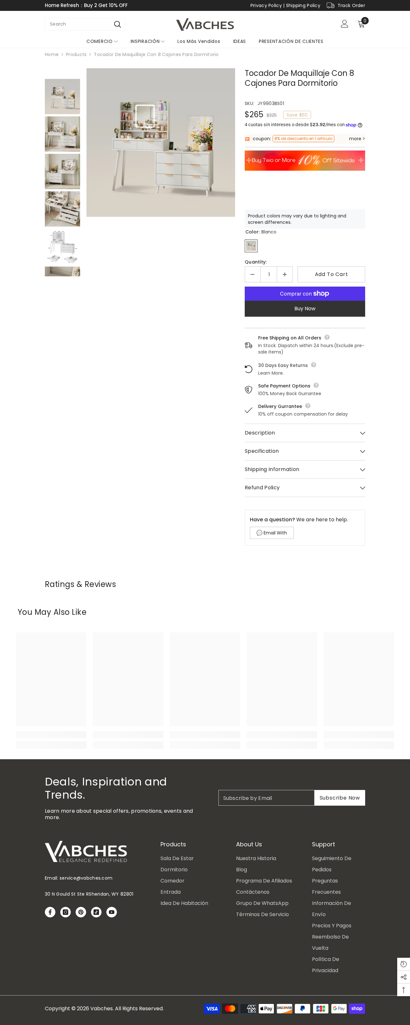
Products (76, 54)
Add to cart (331, 274)
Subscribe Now (340, 797)
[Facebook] (50, 912)
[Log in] (344, 24)
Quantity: (256, 262)
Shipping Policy (303, 5)
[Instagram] (65, 912)
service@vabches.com (86, 878)
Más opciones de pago (305, 308)
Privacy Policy (266, 5)
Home (52, 54)
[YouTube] (111, 912)
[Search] (118, 24)
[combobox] (78, 24)
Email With (275, 533)
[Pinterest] (81, 912)
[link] (51, 734)
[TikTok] (96, 912)
